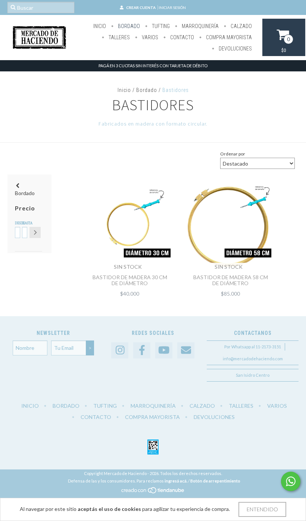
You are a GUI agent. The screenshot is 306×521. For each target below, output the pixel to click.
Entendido (262, 509)
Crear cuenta (141, 7)
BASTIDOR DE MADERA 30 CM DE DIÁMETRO (130, 280)
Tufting (160, 26)
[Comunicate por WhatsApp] (290, 481)
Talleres (118, 37)
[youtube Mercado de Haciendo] (163, 350)
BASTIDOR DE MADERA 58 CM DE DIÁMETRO (230, 280)
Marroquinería (200, 26)
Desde (17, 223)
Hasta (24, 223)
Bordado (128, 26)
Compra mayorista (228, 37)
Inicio (99, 26)
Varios (149, 37)
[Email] (185, 350)
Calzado (241, 26)
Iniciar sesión (172, 7)
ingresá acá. (176, 480)
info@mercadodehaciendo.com (253, 358)
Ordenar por (232, 154)
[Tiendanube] (153, 492)
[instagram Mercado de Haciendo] (119, 350)
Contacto (181, 37)
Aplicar (35, 232)
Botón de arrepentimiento (215, 480)
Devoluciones (235, 49)
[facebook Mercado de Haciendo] (141, 350)
